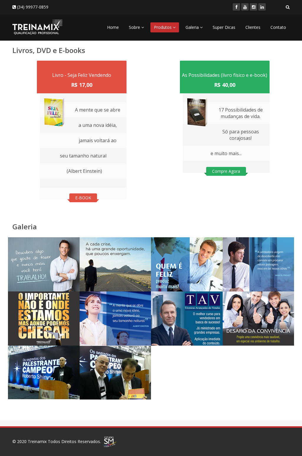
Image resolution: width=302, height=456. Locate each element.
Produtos (163, 27)
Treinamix (37, 441)
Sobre (135, 27)
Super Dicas (224, 27)
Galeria (193, 27)
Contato (278, 27)
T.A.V (162, 302)
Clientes (252, 27)
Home (113, 27)
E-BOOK (83, 197)
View (22, 270)
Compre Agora (226, 171)
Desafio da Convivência (243, 306)
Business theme (34, 356)
